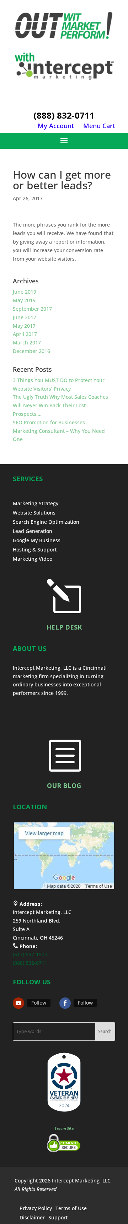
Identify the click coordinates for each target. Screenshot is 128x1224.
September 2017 (32, 308)
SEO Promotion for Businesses (49, 422)
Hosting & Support (35, 549)
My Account (56, 125)
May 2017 (24, 325)
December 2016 (31, 351)
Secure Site (64, 1128)
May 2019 (24, 300)
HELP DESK (64, 627)
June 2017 (24, 317)
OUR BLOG (64, 785)
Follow (38, 1002)
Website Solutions (34, 512)
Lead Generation (32, 531)
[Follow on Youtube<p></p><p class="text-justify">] (18, 1003)
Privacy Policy (36, 1208)
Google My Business (36, 540)
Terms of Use (71, 1208)
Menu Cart (99, 125)
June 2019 (24, 291)
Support (58, 1217)
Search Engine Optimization (46, 521)
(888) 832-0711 (64, 115)
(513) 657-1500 (30, 954)
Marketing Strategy (35, 503)
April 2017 (25, 334)
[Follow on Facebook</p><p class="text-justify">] (65, 1003)
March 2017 (27, 342)
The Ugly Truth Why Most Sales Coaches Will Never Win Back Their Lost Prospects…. (60, 405)
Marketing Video (32, 558)
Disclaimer (32, 1217)
